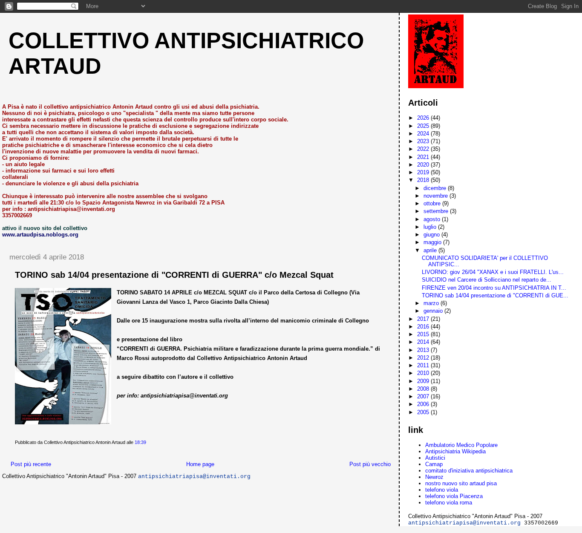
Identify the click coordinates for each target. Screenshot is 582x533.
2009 (424, 381)
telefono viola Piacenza (454, 496)
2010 (424, 373)
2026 (424, 118)
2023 (424, 141)
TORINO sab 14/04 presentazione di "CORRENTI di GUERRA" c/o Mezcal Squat (174, 274)
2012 (424, 357)
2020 (424, 164)
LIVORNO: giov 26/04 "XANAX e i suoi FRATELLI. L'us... (493, 272)
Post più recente (31, 464)
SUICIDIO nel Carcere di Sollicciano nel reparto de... (486, 280)
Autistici (435, 458)
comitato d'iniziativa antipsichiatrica (469, 470)
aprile (431, 250)
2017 (424, 319)
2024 (424, 133)
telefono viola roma (448, 502)
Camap (434, 464)
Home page (200, 464)
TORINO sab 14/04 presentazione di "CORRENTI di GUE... (495, 295)
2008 (424, 389)
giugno (432, 234)
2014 (424, 342)
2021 (424, 157)
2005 (424, 412)
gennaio (434, 311)
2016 (424, 326)
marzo (432, 303)
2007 (424, 396)
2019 (424, 172)
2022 (424, 149)
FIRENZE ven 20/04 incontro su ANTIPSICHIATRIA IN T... (494, 288)
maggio (433, 242)
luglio (431, 227)
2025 (424, 126)
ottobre (433, 203)
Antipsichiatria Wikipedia (455, 451)
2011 (424, 365)
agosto (433, 219)
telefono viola (441, 490)
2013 (424, 350)
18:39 (140, 442)
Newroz (434, 477)
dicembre (436, 188)
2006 (424, 404)
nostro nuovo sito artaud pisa (461, 483)
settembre (437, 211)
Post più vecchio (370, 464)
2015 (424, 334)
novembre (436, 196)
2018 (424, 180)
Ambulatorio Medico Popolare (461, 445)
